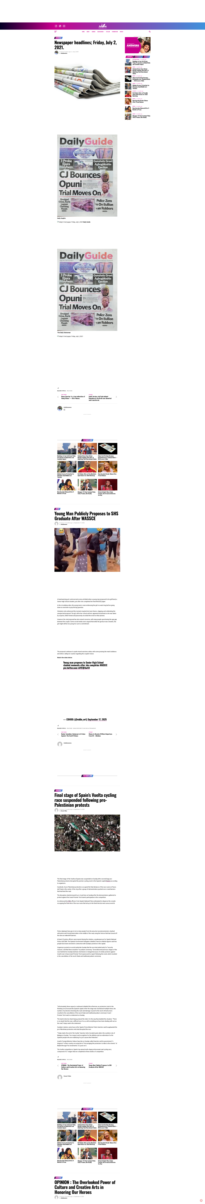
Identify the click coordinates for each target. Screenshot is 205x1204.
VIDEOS (121, 31)
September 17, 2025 (97, 719)
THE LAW (108, 31)
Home (83, 31)
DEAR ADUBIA (100, 31)
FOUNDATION (115, 31)
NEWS (88, 31)
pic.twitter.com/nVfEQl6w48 (76, 668)
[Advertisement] (102, 11)
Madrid (108, 881)
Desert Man (64, 811)
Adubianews (64, 53)
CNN (69, 901)
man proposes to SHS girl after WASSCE (85, 728)
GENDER (93, 31)
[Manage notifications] (201, 1200)
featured (69, 390)
